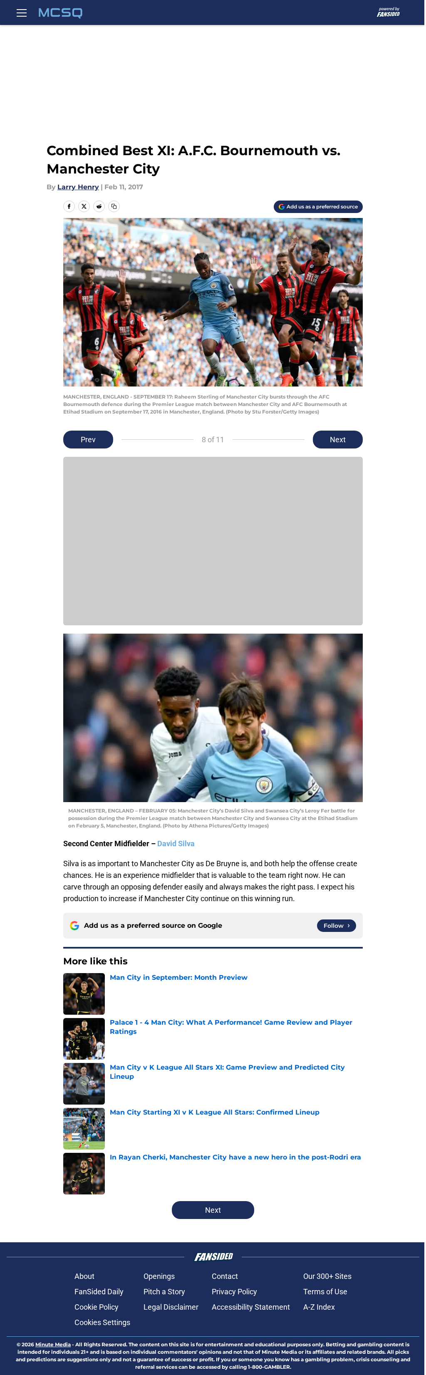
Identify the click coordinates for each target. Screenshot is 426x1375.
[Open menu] (22, 12)
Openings (159, 1276)
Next (338, 439)
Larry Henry (78, 187)
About (84, 1276)
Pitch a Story (164, 1291)
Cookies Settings (102, 1322)
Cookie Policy (96, 1307)
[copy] (114, 206)
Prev (88, 439)
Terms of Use (325, 1291)
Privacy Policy (234, 1291)
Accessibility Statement (251, 1307)
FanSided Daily (99, 1291)
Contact (225, 1276)
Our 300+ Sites (327, 1276)
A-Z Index (319, 1307)
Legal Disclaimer (171, 1307)
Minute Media (53, 1344)
